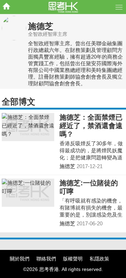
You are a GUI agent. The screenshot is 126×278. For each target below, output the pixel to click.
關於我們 (19, 259)
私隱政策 (99, 259)
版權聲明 (73, 259)
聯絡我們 (46, 259)
